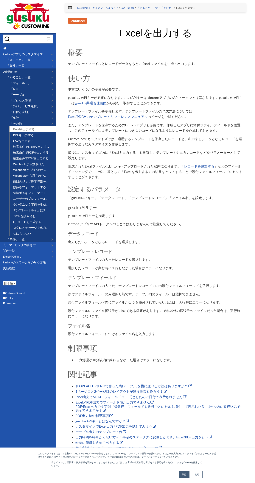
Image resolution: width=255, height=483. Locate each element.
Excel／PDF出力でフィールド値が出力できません (112, 402)
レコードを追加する (199, 166)
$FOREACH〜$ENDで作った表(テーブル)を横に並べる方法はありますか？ (131, 386)
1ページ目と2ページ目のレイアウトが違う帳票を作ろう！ (119, 391)
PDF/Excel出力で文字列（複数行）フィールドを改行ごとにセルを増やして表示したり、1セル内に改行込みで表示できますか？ (157, 408)
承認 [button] (184, 474)
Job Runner (127, 7)
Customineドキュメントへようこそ (98, 7)
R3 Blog (9, 298)
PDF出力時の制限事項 (92, 416)
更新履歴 (9, 268)
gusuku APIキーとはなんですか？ (100, 421)
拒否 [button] (197, 474)
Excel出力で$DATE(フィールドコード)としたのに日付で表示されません (129, 397)
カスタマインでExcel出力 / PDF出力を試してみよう (114, 426)
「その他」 (167, 7)
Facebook (10, 303)
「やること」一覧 (147, 7)
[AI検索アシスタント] (48, 39)
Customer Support (15, 293)
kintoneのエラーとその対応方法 (24, 262)
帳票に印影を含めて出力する (97, 443)
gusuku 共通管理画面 (90, 103)
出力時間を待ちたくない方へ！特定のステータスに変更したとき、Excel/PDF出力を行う (142, 437)
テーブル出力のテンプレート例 (99, 432)
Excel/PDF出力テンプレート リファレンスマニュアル (108, 117)
